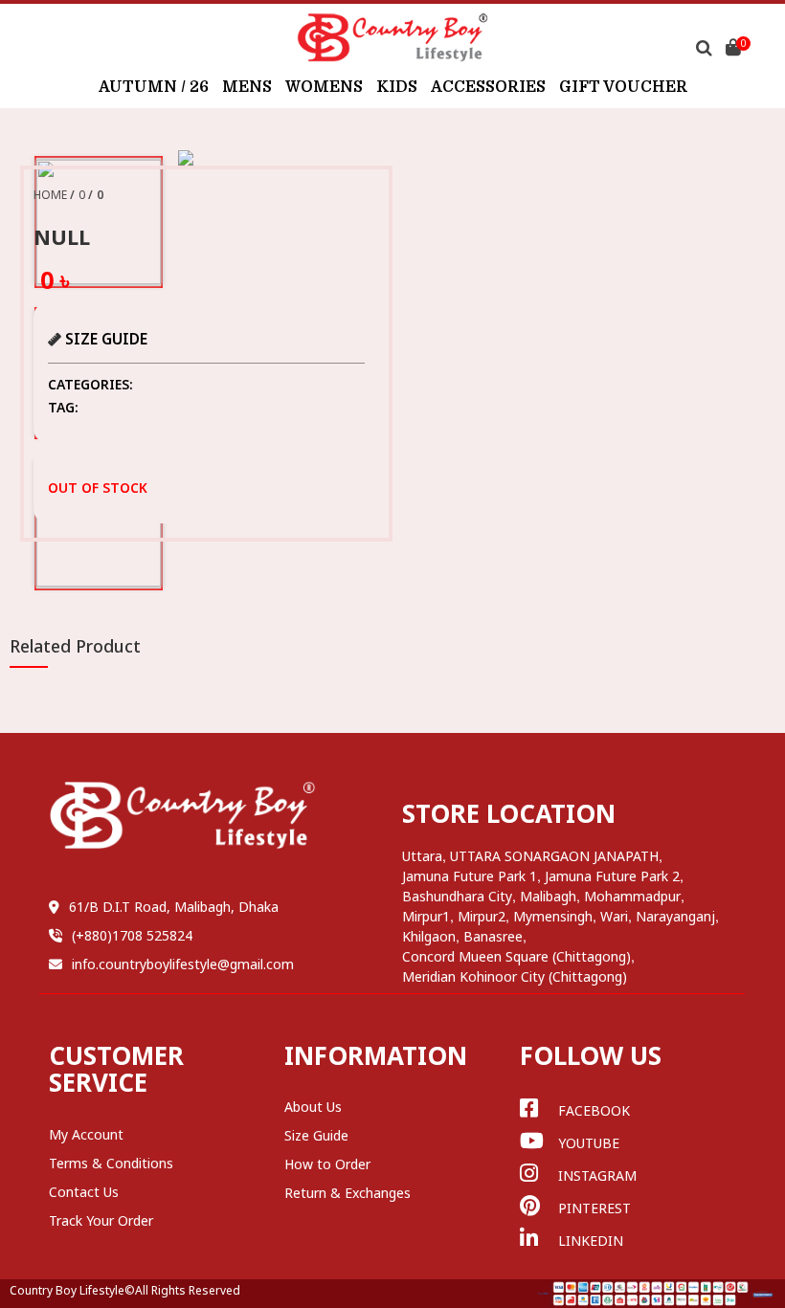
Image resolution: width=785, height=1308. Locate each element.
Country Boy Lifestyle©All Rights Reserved (125, 1290)
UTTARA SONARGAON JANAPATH (554, 856)
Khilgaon (429, 936)
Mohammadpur (632, 896)
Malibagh (548, 896)
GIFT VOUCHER (623, 87)
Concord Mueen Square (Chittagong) (516, 956)
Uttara (422, 856)
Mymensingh (553, 916)
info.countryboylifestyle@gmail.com (183, 964)
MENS (247, 87)
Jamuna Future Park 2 (612, 876)
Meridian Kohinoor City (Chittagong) (514, 976)
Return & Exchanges (347, 1193)
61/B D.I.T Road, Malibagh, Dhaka (174, 907)
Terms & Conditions (111, 1163)
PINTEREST (594, 1208)
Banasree (493, 936)
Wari (614, 916)
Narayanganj (675, 916)
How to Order (327, 1164)
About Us (313, 1106)
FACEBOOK (594, 1110)
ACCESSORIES (488, 87)
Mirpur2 (481, 916)
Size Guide (316, 1135)
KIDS (396, 87)
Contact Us (84, 1192)
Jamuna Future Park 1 (469, 876)
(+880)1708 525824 (132, 935)
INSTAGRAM (597, 1175)
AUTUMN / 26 (154, 87)
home (50, 195)
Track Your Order (101, 1220)
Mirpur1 (426, 916)
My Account (86, 1134)
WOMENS (324, 87)
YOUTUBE (588, 1143)
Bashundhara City (457, 896)
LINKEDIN (590, 1240)
